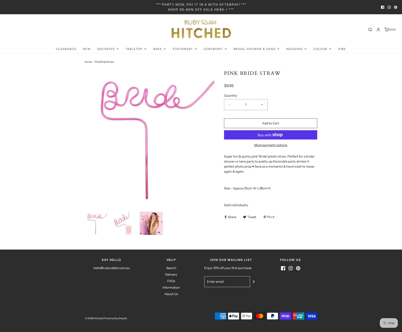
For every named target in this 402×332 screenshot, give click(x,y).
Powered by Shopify (115, 318)
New (87, 49)
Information (171, 287)
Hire (342, 49)
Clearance (66, 49)
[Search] (370, 29)
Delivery (171, 274)
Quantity (230, 96)
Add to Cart (270, 123)
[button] (96, 223)
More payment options (270, 145)
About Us (171, 294)
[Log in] (378, 29)
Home (88, 61)
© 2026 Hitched (94, 318)
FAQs (171, 281)
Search (171, 268)
